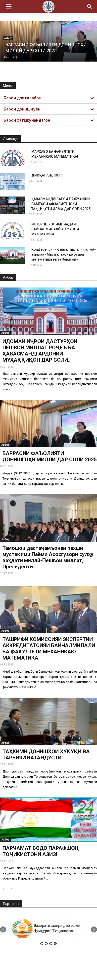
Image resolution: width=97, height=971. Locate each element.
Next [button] (94, 929)
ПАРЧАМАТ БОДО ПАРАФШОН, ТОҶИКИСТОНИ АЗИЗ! (41, 851)
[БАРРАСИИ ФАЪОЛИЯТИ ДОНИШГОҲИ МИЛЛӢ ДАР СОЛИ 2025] (48, 423)
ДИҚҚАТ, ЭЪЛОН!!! (47, 175)
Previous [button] (3, 929)
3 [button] (50, 943)
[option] (48, 929)
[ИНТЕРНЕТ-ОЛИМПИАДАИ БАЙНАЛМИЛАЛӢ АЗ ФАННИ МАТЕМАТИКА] (12, 230)
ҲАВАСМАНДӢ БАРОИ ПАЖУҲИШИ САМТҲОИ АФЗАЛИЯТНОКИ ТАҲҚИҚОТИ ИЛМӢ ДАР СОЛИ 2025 (61, 204)
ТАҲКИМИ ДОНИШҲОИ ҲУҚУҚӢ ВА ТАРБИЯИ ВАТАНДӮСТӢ (46, 755)
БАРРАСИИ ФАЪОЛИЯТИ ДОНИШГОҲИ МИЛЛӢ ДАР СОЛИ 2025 (49, 456)
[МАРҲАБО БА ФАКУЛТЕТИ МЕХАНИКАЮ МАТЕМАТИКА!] (12, 157)
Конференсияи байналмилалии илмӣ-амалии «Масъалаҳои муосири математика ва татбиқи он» (63, 254)
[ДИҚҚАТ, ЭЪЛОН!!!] (12, 181)
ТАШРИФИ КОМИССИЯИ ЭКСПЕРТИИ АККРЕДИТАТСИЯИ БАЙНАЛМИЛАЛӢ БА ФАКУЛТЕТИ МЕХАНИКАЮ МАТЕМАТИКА (48, 648)
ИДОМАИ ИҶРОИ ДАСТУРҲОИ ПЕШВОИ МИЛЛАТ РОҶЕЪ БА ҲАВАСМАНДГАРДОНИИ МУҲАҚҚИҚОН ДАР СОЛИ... (39, 350)
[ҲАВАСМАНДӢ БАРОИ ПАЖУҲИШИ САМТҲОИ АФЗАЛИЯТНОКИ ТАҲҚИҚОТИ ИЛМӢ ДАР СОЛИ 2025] (12, 205)
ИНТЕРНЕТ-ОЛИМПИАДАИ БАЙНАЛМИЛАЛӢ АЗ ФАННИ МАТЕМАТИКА (55, 229)
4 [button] (55, 943)
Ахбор (5, 332)
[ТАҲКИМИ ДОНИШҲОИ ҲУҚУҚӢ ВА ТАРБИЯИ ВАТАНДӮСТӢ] (48, 721)
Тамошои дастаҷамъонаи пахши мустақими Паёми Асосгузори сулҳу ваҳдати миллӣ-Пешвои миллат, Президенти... (48, 557)
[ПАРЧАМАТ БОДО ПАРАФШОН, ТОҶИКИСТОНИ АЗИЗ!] (48, 819)
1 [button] (41, 943)
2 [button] (46, 943)
